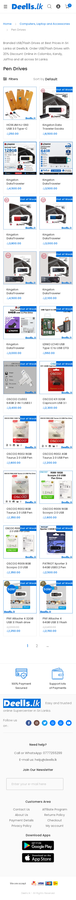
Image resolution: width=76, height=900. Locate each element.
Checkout (54, 820)
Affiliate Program (54, 809)
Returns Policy (54, 815)
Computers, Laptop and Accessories (45, 24)
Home (7, 24)
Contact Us (21, 809)
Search (49, 6)
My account (55, 826)
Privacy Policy (21, 826)
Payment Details (21, 820)
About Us (21, 815)
